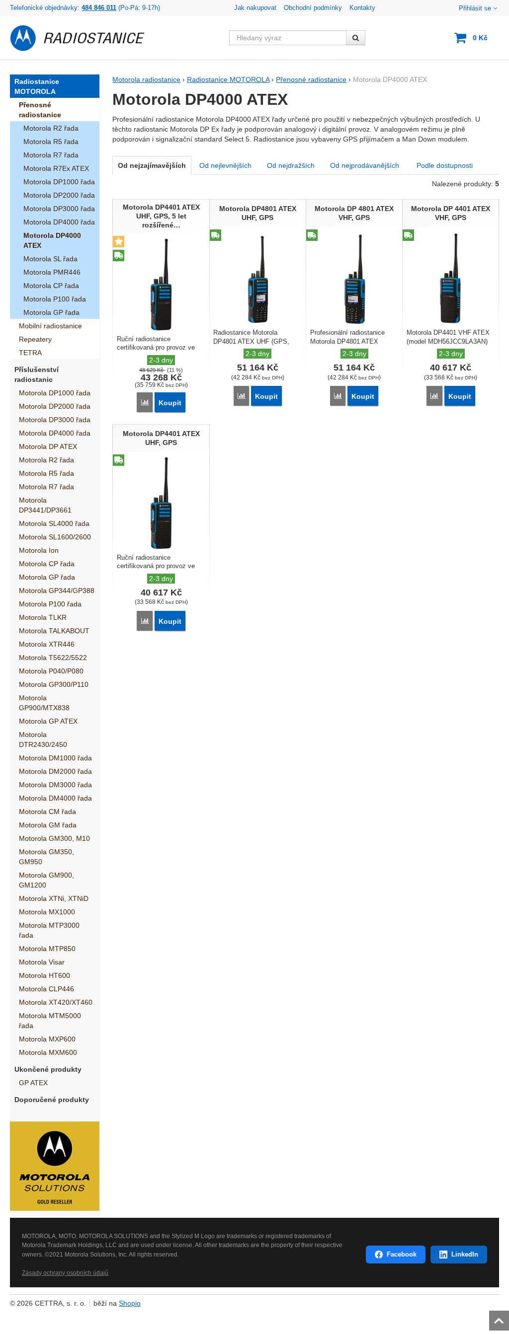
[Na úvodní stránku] (83, 38)
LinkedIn (464, 1254)
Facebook (402, 1254)
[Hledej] (355, 37)
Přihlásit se (475, 8)
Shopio (130, 1303)
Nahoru (500, 1318)
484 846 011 (99, 7)
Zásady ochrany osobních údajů (65, 1273)
